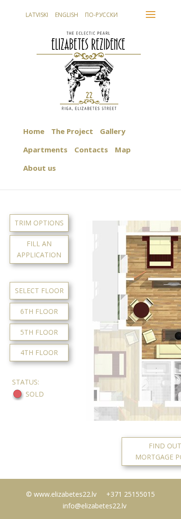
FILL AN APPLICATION (39, 249)
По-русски (101, 15)
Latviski (37, 15)
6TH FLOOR (39, 311)
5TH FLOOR (39, 332)
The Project (72, 131)
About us (39, 168)
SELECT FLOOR (39, 290)
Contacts (91, 149)
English (66, 15)
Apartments (45, 149)
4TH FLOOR (39, 352)
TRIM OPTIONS (39, 222)
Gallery (112, 131)
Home (33, 131)
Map (123, 149)
